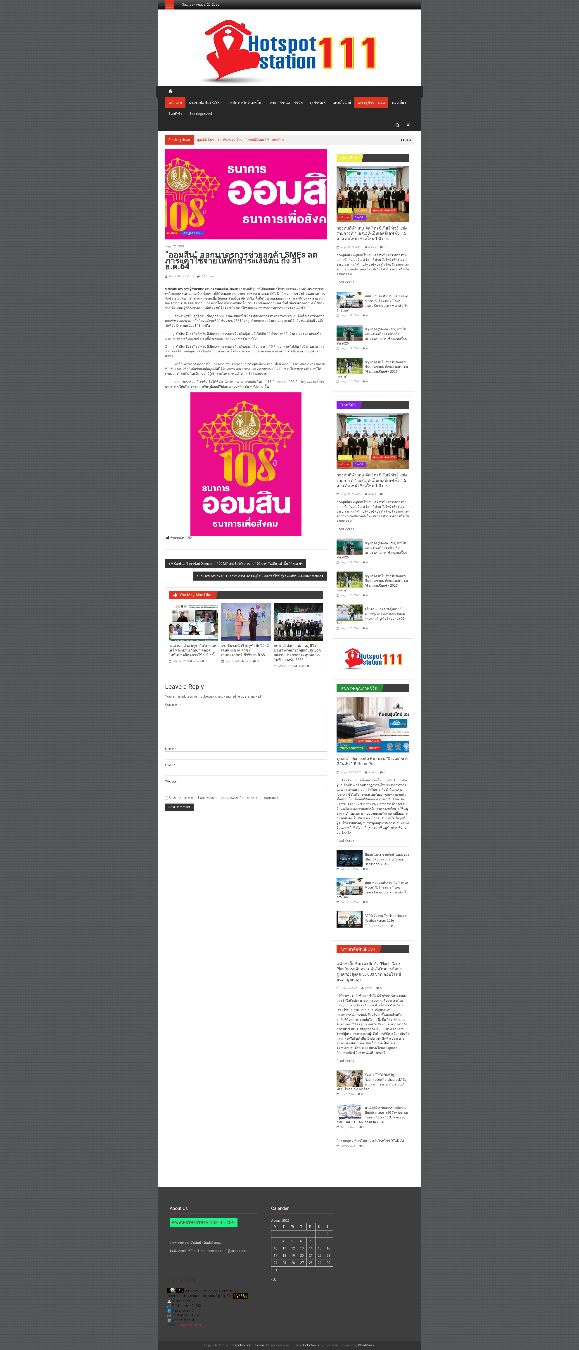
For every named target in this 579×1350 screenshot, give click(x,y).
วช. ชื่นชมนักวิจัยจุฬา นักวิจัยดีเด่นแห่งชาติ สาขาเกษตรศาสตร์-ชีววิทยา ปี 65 (245, 650)
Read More (345, 282)
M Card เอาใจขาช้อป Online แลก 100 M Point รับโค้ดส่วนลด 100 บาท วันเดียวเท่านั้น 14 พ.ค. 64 (237, 563)
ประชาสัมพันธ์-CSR (204, 102)
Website (170, 781)
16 (328, 1248)
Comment (173, 704)
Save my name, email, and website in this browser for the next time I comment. (224, 797)
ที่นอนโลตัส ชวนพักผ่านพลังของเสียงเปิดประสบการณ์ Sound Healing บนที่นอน (251, 140)
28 (311, 1263)
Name (170, 749)
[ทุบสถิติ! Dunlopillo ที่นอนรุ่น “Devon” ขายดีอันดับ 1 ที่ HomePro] (373, 724)
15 (319, 1248)
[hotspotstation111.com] (289, 52)
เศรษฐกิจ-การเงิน (371, 102)
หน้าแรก (175, 102)
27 (302, 1263)
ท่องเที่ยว (399, 102)
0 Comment (208, 276)
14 (311, 1248)
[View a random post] (408, 125)
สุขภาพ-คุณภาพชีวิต (286, 102)
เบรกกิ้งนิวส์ (341, 102)
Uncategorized (200, 114)
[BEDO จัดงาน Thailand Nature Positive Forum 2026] (350, 919)
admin (197, 661)
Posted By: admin (179, 276)
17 (275, 1255)
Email (170, 765)
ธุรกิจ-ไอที (317, 102)
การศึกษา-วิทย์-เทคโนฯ (244, 102)
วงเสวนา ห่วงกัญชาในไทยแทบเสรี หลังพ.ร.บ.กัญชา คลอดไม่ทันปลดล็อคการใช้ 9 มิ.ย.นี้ (193, 650)
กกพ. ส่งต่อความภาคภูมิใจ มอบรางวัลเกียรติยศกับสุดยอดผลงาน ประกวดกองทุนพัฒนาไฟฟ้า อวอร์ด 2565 (297, 653)
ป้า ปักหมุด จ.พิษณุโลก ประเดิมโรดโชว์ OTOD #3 (370, 1141)
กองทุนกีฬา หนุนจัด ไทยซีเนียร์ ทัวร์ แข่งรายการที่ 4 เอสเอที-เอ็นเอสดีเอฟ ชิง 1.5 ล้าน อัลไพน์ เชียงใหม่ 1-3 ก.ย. (372, 233)
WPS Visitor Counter (190, 1325)
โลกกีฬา (175, 114)
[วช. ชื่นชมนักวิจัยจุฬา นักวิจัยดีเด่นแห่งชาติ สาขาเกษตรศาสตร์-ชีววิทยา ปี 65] (246, 622)
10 (275, 1248)
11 (284, 1248)
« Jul (274, 1279)
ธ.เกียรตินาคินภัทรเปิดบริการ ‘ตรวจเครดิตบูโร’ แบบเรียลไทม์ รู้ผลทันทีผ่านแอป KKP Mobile (259, 576)
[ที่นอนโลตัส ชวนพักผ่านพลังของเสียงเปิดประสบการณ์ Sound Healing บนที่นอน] (350, 858)
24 (275, 1263)
